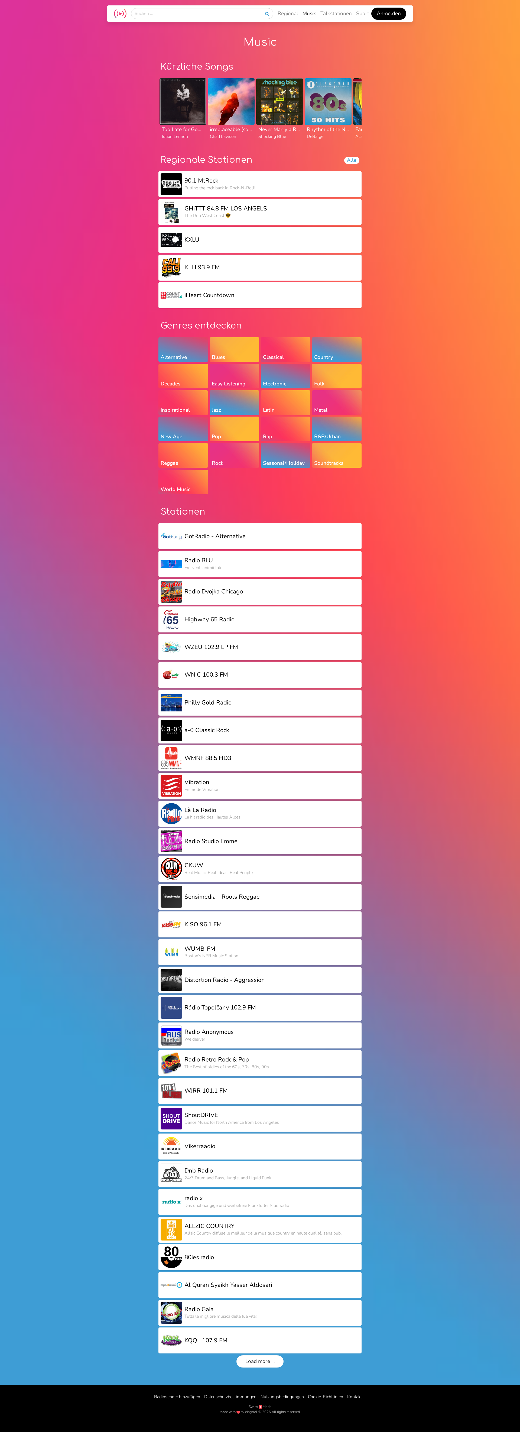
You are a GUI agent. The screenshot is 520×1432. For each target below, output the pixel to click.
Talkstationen (336, 13)
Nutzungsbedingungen (282, 1397)
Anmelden (389, 13)
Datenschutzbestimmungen (230, 1397)
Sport (362, 13)
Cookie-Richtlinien (325, 1397)
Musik (309, 13)
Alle (351, 160)
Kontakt (354, 1397)
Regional (288, 13)
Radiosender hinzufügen (177, 1397)
